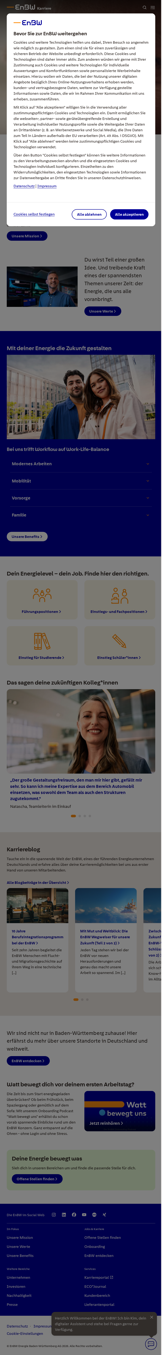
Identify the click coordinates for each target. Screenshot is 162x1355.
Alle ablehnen (89, 214)
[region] (81, 677)
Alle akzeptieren (129, 214)
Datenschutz (24, 186)
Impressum (47, 186)
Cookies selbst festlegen (34, 214)
